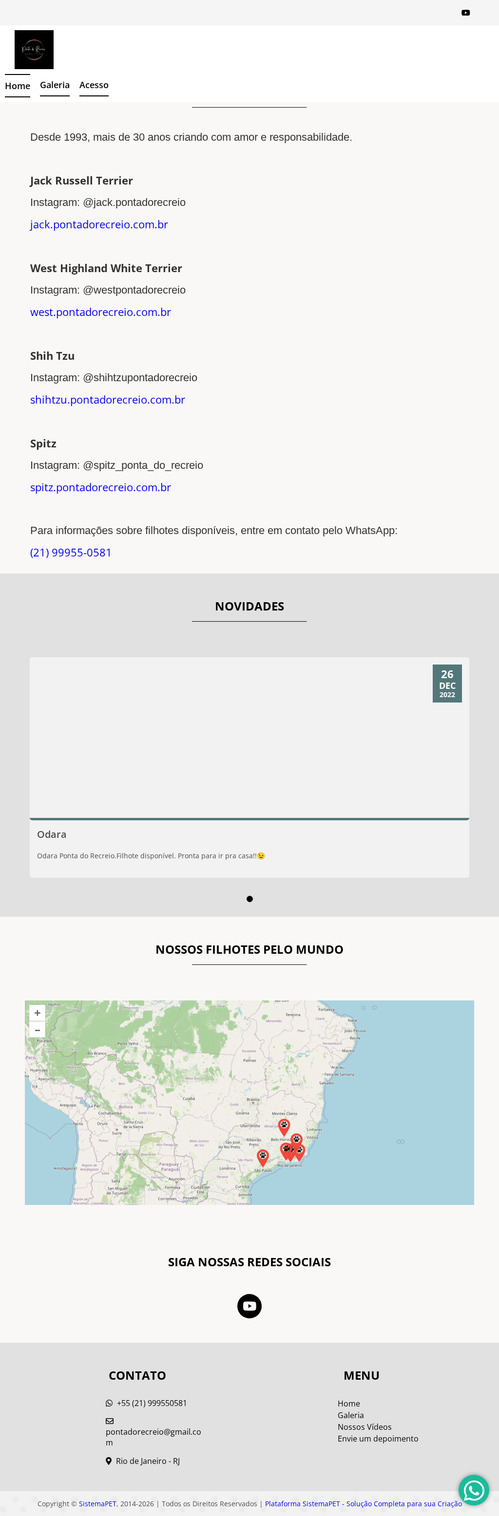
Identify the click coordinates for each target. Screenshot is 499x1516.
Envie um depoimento (378, 1438)
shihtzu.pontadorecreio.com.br (107, 399)
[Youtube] (466, 12)
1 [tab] (250, 899)
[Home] (27, 49)
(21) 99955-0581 (71, 552)
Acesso (94, 85)
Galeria (351, 1415)
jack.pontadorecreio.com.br (99, 224)
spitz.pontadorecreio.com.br (100, 487)
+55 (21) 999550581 (151, 1403)
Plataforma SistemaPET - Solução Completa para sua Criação (363, 1503)
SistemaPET (97, 1503)
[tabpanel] (249, 767)
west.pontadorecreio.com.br (100, 311)
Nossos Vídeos (365, 1427)
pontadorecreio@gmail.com (153, 1437)
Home (17, 86)
